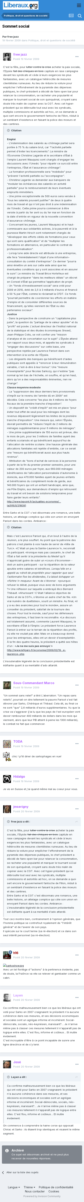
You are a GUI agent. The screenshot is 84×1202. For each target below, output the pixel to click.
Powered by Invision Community (42, 1196)
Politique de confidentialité (56, 1187)
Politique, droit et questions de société (51, 40)
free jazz (13, 36)
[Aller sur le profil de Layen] (7, 998)
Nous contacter (35, 1191)
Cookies (53, 1191)
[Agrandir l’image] (7, 756)
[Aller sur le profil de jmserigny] (7, 809)
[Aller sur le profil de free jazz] (7, 57)
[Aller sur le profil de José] (7, 1064)
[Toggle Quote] (9, 130)
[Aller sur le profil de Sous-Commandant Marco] (7, 685)
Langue (13, 1187)
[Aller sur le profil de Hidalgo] (7, 779)
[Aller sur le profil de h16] (7, 955)
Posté (26, 58)
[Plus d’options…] (77, 56)
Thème (29, 1187)
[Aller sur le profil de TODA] (7, 744)
